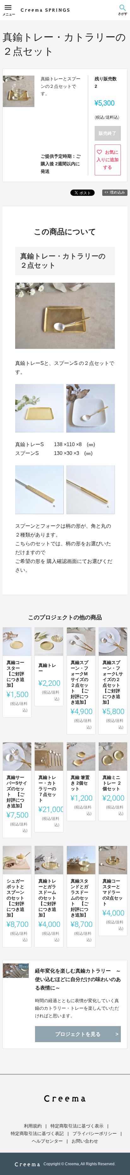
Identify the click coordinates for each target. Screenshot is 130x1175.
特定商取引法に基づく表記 (37, 1133)
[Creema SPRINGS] (45, 10)
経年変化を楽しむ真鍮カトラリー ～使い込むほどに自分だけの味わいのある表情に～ (78, 979)
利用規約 (33, 1125)
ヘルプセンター (47, 1141)
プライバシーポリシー (95, 1133)
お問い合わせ (85, 1141)
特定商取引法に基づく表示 (76, 1125)
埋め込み (117, 192)
